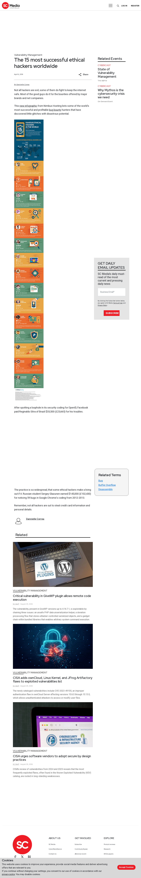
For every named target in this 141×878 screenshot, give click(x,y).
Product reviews (109, 844)
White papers (108, 854)
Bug (100, 480)
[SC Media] (11, 5)
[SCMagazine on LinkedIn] (29, 856)
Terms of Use (118, 303)
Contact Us (52, 854)
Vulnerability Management (28, 54)
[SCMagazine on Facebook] (15, 856)
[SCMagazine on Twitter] (22, 856)
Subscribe (112, 313)
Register (135, 6)
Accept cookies (126, 867)
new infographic (28, 105)
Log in (124, 6)
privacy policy (8, 874)
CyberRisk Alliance (55, 849)
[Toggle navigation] (110, 5)
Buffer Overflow (107, 485)
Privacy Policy (102, 305)
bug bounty (55, 109)
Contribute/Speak (81, 849)
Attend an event (80, 854)
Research (107, 849)
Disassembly (105, 489)
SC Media (52, 844)
